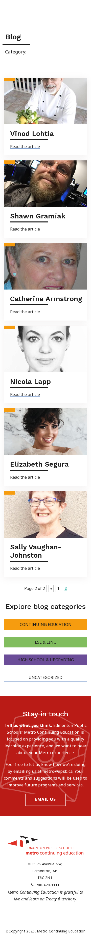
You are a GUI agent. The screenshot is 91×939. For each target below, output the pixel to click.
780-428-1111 (48, 885)
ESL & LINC (45, 642)
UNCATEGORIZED (45, 677)
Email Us (45, 799)
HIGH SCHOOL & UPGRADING (45, 660)
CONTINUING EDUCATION (46, 624)
